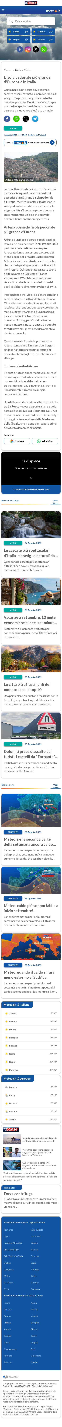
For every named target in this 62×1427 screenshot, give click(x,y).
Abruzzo (35, 1269)
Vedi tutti (55, 501)
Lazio (33, 1262)
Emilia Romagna (11, 1249)
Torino (7, 1302)
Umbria (7, 1262)
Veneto (34, 1243)
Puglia (34, 1276)
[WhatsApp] (44, 49)
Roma (34, 1335)
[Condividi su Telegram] (35, 120)
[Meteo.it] (53, 10)
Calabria (35, 1282)
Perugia (7, 1335)
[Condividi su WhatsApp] (16, 120)
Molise (7, 1276)
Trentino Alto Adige (13, 1243)
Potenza (8, 1355)
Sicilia (6, 1289)
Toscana (35, 1256)
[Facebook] (20, 49)
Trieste (7, 1322)
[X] (36, 49)
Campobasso (10, 1349)
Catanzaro (36, 1355)
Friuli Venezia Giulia (13, 1256)
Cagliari (34, 1362)
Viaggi (13, 128)
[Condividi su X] (26, 120)
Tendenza (13, 832)
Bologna (35, 1322)
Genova (8, 1309)
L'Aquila (34, 1342)
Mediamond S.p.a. (27, 1406)
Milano (34, 1309)
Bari (33, 1349)
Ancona (7, 1329)
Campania (9, 1269)
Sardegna (35, 1289)
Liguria (7, 1236)
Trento (7, 1316)
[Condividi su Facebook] (7, 120)
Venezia (34, 1316)
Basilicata (8, 1282)
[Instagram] (28, 49)
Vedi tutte (56, 786)
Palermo (8, 1362)
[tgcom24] (31, 3)
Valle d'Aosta (37, 1229)
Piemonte (8, 1229)
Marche (34, 1249)
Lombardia (36, 1236)
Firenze (34, 1329)
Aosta (34, 1302)
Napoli (7, 1342)
